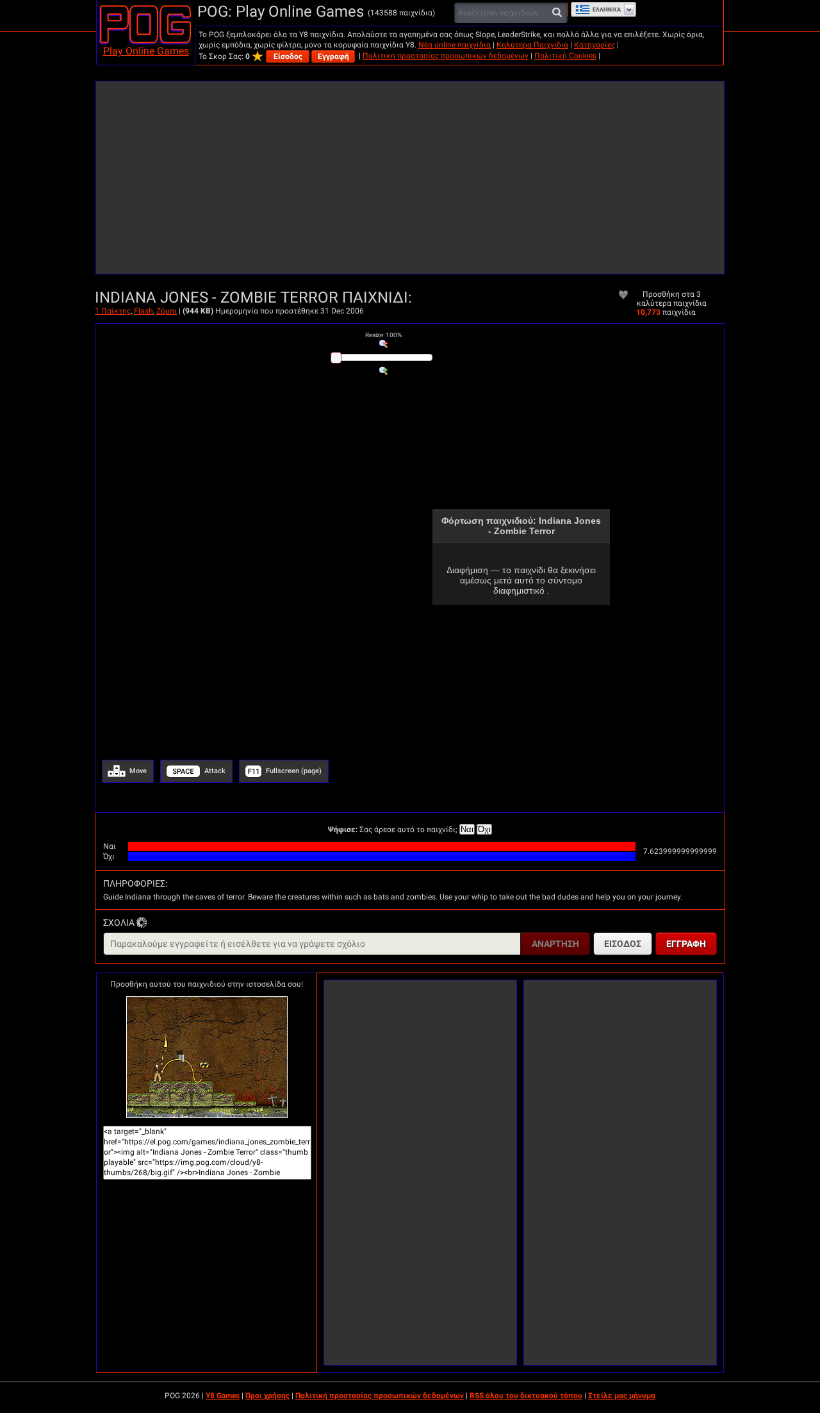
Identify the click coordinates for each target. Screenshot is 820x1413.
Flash (143, 310)
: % (383, 335)
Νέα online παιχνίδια (454, 44)
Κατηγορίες (594, 44)
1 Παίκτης (113, 310)
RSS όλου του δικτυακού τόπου (526, 1395)
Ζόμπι (166, 310)
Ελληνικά (607, 9)
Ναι (467, 829)
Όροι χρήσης (267, 1395)
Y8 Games (223, 1395)
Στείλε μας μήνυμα (621, 1395)
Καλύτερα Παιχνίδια (532, 44)
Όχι (484, 829)
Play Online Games (146, 51)
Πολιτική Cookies (565, 55)
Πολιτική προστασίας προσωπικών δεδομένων (446, 55)
